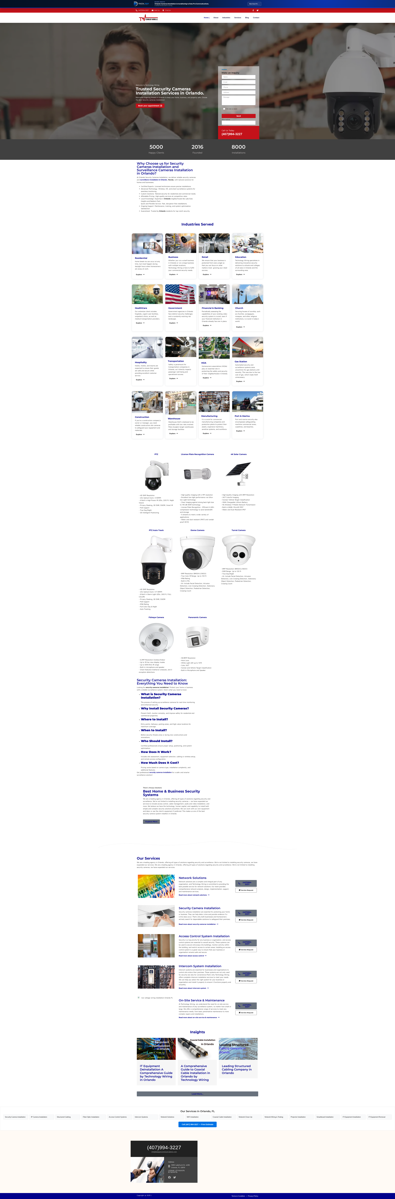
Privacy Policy (253, 1196)
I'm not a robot (231, 109)
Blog (247, 18)
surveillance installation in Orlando (153, 180)
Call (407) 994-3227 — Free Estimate (197, 1124)
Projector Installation (298, 1117)
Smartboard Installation (325, 1117)
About (215, 18)
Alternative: (226, 119)
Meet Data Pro (254, 4)
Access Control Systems (118, 1117)
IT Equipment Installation (352, 1117)
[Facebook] (169, 1177)
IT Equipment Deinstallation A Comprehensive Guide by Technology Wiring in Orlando (156, 1073)
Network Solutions (167, 1117)
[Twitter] (174, 1177)
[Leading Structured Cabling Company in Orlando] (238, 1059)
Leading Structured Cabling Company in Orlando (237, 1069)
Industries (226, 18)
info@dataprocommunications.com (164, 1152)
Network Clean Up (245, 1117)
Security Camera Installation (15, 1117)
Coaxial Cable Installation (222, 1117)
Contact (256, 18)
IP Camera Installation (39, 1117)
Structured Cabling (64, 1117)
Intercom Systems (141, 1117)
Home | (206, 18)
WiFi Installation (193, 1117)
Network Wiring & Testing (274, 1117)
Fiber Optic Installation (91, 1117)
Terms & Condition (238, 1196)
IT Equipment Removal (377, 1117)
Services (237, 18)
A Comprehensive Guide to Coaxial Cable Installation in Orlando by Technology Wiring (195, 1073)
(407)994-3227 (232, 134)
